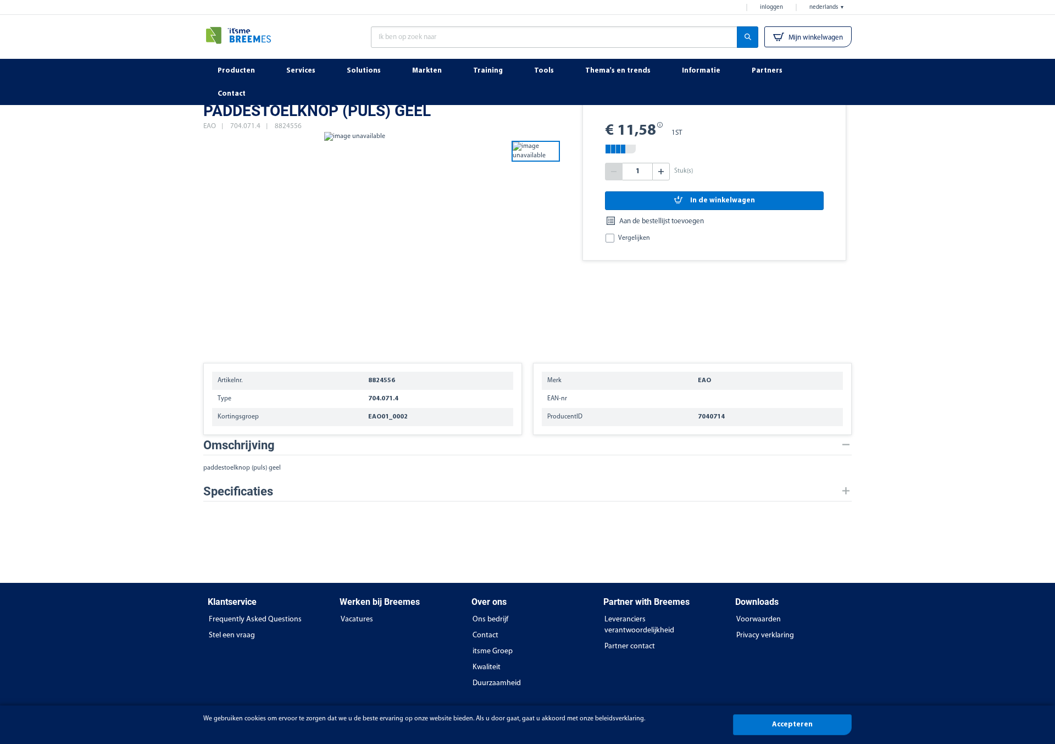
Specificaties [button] (238, 491)
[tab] (527, 445)
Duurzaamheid (497, 683)
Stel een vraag (232, 635)
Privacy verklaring (765, 635)
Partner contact (629, 646)
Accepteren (792, 724)
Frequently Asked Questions (255, 619)
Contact (485, 635)
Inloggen (771, 7)
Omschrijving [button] (239, 445)
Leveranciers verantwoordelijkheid (639, 625)
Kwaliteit (487, 667)
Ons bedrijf (490, 619)
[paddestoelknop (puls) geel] (354, 242)
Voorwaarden (758, 619)
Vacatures (357, 619)
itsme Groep (493, 651)
